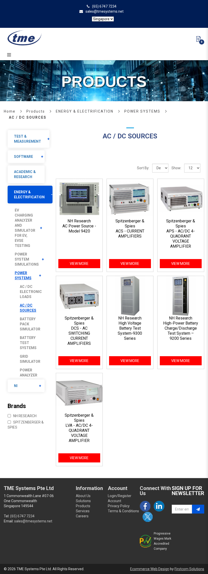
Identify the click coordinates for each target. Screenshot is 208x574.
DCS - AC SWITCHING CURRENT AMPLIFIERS (79, 336)
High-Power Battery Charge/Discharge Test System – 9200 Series (180, 331)
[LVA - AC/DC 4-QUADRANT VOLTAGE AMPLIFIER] (79, 393)
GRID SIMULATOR (30, 359)
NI (16, 386)
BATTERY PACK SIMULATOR (30, 324)
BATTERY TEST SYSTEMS (28, 343)
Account (114, 501)
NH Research (24, 416)
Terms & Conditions (123, 511)
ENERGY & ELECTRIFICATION (84, 111)
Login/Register (119, 496)
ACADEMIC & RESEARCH (25, 174)
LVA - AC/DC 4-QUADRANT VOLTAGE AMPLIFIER (79, 433)
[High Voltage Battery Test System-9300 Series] (130, 295)
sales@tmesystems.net (104, 11)
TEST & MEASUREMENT (27, 138)
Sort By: (143, 168)
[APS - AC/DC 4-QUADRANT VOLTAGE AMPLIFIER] (181, 198)
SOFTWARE (23, 157)
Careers (82, 516)
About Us (83, 496)
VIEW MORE (79, 264)
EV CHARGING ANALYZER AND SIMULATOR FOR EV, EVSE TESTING (25, 228)
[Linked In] (159, 506)
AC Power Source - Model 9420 (79, 228)
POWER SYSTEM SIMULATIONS (27, 259)
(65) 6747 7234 (104, 6)
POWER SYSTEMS (142, 111)
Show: (176, 168)
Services (83, 511)
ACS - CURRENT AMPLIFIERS (130, 234)
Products (35, 111)
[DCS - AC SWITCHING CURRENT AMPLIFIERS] (79, 295)
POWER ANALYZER (28, 372)
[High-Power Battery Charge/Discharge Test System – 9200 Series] (181, 295)
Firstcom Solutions (189, 569)
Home (9, 111)
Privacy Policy (119, 506)
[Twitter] (147, 517)
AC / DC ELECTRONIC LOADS (31, 292)
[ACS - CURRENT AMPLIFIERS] (130, 198)
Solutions (83, 501)
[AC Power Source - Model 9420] (79, 198)
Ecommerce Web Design (149, 569)
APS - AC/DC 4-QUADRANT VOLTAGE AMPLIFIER (180, 239)
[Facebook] (145, 506)
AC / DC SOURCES (27, 117)
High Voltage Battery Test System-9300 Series (130, 331)
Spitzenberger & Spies (26, 424)
